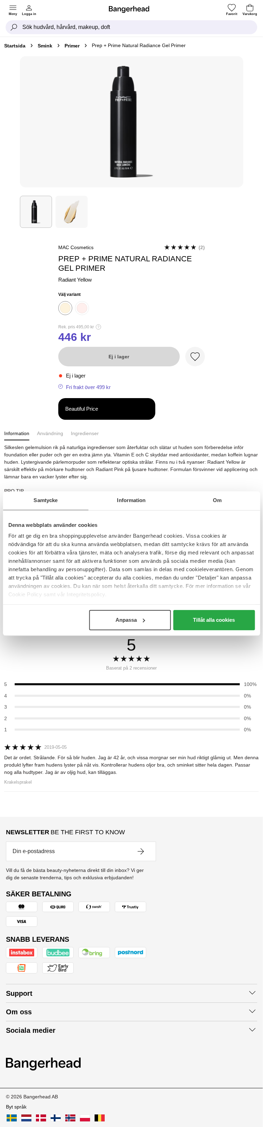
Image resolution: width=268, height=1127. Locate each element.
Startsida (14, 45)
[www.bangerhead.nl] (26, 1118)
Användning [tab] (50, 433)
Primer (72, 45)
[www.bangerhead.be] (99, 1118)
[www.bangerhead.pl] (85, 1118)
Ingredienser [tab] (85, 433)
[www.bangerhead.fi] (55, 1118)
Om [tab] (217, 500)
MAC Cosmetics (76, 247)
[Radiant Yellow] (65, 308)
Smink (45, 45)
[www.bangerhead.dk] (41, 1118)
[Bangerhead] (132, 9)
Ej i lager (119, 356)
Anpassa (126, 620)
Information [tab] (131, 500)
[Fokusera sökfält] (14, 27)
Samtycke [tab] (46, 500)
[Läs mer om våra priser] (98, 327)
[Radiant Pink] (82, 308)
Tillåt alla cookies (214, 620)
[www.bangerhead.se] (11, 1118)
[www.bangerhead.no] (70, 1118)
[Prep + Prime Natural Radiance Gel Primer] (36, 212)
